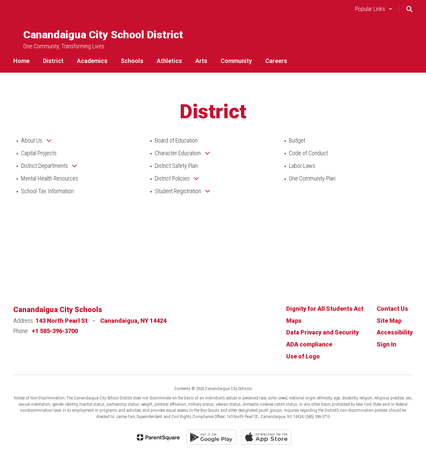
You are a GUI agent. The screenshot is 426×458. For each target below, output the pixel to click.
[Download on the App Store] (266, 437)
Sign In (386, 344)
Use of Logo (303, 356)
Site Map (389, 320)
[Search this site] (409, 9)
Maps (294, 320)
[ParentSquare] (158, 437)
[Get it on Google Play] (211, 437)
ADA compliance (309, 344)
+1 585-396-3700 (55, 330)
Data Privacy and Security (322, 332)
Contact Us (392, 308)
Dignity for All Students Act (324, 308)
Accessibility (395, 332)
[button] (373, 8)
